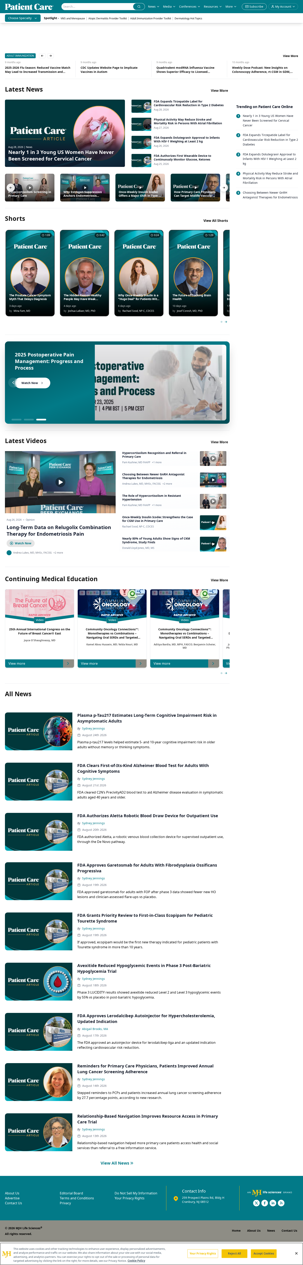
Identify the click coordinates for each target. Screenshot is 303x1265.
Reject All (234, 1253)
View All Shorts (215, 220)
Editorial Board (71, 1193)
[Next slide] (221, 383)
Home (236, 1230)
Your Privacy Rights (129, 1198)
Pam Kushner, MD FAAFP (136, 462)
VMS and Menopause (73, 18)
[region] (151, 1254)
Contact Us (13, 1203)
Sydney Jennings (93, 728)
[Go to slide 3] (41, 419)
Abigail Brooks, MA (95, 1029)
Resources (211, 6)
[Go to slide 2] (29, 419)
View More (290, 56)
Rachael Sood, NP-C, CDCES (138, 526)
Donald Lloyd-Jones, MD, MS (138, 548)
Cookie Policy (136, 1261)
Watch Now (23, 543)
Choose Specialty (20, 18)
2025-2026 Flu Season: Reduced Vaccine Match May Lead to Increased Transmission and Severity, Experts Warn (37, 70)
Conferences (187, 6)
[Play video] (60, 482)
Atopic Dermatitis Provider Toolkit (107, 18)
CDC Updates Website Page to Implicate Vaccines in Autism (109, 70)
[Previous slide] (13, 383)
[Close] (296, 1253)
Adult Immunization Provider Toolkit (150, 18)
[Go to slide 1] (16, 419)
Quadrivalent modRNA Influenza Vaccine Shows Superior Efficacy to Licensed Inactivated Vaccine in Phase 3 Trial (185, 70)
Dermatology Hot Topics (188, 18)
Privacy (65, 1203)
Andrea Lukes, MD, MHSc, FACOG (141, 483)
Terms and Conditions (77, 1198)
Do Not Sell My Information (136, 1193)
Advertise (12, 1198)
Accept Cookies (264, 1253)
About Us (12, 1193)
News (152, 6)
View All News (115, 1163)
